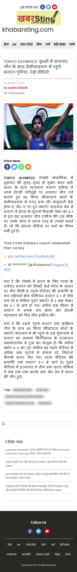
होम (6, 44)
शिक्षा (57, 554)
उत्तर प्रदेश (26, 44)
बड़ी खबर (60, 44)
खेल (39, 44)
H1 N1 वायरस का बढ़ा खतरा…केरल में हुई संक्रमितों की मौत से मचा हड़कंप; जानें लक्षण (38, 476)
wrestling (44, 403)
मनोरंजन (11, 554)
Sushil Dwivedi (17, 88)
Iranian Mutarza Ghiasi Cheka (24, 396)
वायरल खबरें (42, 554)
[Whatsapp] (21, 167)
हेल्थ (68, 554)
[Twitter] (14, 167)
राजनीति (26, 554)
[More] (28, 167)
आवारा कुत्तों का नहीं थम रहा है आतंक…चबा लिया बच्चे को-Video (37, 464)
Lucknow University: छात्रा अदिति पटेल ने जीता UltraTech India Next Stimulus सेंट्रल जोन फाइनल (38, 451)
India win (42, 390)
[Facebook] (7, 167)
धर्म (47, 44)
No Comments (14, 93)
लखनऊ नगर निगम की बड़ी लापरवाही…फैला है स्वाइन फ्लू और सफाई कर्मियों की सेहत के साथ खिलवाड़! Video (37, 488)
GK (14, 44)
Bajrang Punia (22, 390)
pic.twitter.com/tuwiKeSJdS (31, 256)
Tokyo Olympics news (19, 403)
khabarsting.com (28, 29)
